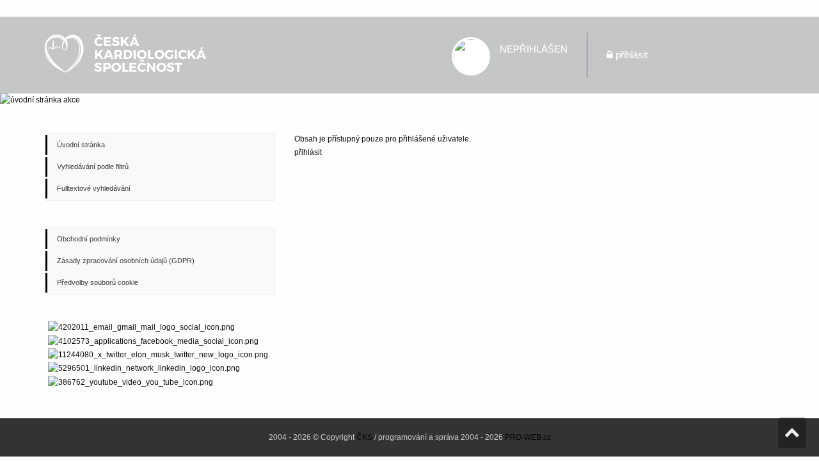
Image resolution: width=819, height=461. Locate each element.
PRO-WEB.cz (528, 437)
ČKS (364, 437)
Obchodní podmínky (88, 239)
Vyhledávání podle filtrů (93, 166)
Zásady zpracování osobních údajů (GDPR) (126, 260)
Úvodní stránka (81, 145)
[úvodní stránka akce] (409, 100)
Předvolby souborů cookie (97, 282)
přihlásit (632, 54)
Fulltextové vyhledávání (94, 188)
